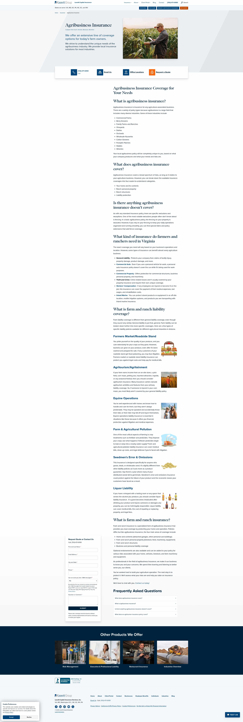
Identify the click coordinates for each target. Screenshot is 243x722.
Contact (119, 696)
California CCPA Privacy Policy (111, 706)
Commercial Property (125, 274)
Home (56, 13)
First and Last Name (74, 547)
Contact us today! (142, 583)
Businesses (129, 696)
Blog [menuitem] (154, 3)
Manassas (85, 30)
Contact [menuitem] (161, 3)
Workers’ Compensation (126, 286)
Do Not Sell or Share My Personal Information (151, 706)
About (100, 696)
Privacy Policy (9, 712)
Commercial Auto (123, 264)
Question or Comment (75, 595)
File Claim (152, 8)
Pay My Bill (143, 8)
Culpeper (67, 30)
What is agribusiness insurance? (125, 604)
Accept (11, 717)
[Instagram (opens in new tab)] (65, 707)
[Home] (63, 696)
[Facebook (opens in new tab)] (57, 707)
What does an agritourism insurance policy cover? (131, 614)
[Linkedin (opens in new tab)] (61, 707)
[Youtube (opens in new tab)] (69, 707)
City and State (72, 562)
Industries (165, 696)
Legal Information (59, 712)
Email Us (93, 700)
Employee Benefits (142, 696)
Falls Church (74, 30)
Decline (29, 717)
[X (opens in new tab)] (74, 707)
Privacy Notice (95, 706)
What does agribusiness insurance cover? (129, 598)
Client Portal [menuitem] (145, 3)
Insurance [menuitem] (127, 3)
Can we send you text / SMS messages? (80, 578)
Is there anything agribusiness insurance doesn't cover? (133, 609)
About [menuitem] (136, 3)
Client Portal (109, 696)
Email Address (73, 554)
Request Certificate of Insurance (168, 8)
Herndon (80, 30)
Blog (173, 696)
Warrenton (91, 30)
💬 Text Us (232, 715)
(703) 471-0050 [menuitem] (172, 3)
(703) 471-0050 (106, 700)
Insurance (62, 13)
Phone (70, 570)
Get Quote (184, 8)
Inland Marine (122, 295)
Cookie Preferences (128, 706)
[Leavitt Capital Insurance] (63, 2)
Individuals (155, 696)
